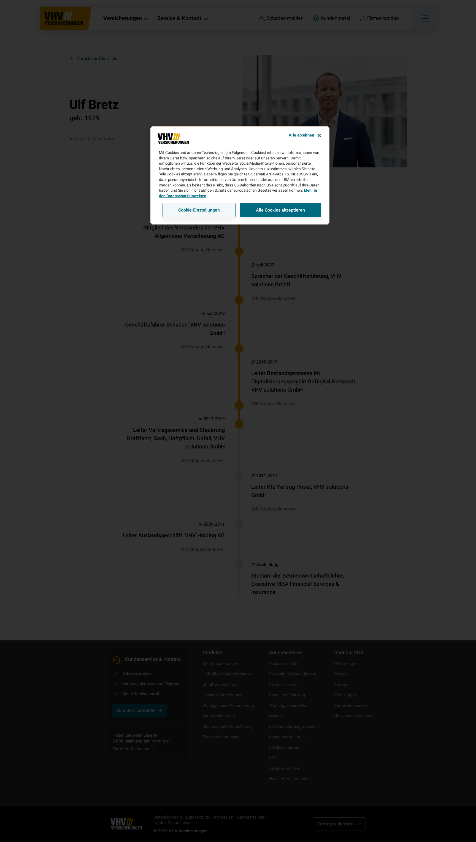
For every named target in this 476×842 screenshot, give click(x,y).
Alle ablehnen (301, 135)
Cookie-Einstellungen (199, 210)
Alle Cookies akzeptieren (280, 210)
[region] (239, 175)
